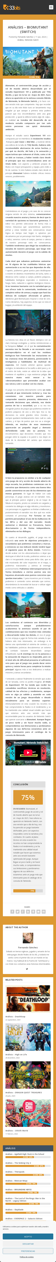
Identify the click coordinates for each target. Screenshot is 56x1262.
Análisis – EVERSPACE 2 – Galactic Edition (23, 1218)
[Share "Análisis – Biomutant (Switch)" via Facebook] (12, 911)
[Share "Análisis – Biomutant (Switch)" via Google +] (22, 911)
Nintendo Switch (32, 40)
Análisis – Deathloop (15, 1016)
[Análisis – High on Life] (28, 1037)
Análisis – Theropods (14, 1171)
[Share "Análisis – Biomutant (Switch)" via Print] (43, 911)
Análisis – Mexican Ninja (16, 1180)
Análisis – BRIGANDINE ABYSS (18, 1189)
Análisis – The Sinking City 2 (18, 1163)
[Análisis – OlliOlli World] (28, 1113)
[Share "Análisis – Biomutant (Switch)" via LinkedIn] (28, 911)
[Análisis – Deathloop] (28, 999)
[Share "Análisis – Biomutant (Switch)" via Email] (38, 911)
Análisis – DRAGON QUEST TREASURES (23, 1092)
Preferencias (28, 1251)
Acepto (28, 1236)
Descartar (28, 1243)
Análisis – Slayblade (14, 1209)
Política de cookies (27, 1257)
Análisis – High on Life (16, 1054)
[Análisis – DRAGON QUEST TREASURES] (28, 1075)
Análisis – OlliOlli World (16, 1130)
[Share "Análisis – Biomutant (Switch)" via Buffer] (33, 911)
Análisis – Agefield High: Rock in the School (24, 1154)
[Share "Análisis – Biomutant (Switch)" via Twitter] (17, 911)
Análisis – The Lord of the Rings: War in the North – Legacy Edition (25, 1199)
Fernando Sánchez (25, 37)
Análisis (20, 40)
